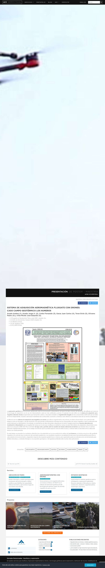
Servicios (28, 2)
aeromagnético (30, 449)
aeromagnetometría (43, 449)
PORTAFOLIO (41, 2)
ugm (86, 449)
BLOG (50, 2)
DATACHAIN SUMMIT (75, 545)
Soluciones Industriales (44, 549)
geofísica (54, 449)
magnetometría (71, 449)
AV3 (12, 2)
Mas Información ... (15, 490)
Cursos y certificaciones (44, 544)
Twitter (94, 303)
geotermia (62, 449)
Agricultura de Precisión (45, 542)
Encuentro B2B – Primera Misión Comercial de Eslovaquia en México (87, 549)
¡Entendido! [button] (90, 565)
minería (80, 449)
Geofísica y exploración (83, 299)
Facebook (84, 303)
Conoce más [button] (46, 565)
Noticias (95, 299)
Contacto (65, 2)
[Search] (101, 2)
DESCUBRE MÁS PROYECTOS (52, 532)
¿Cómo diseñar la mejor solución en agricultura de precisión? (85, 547)
